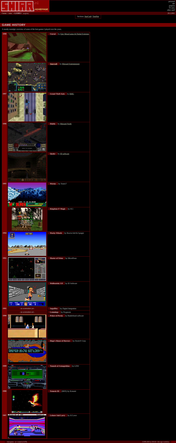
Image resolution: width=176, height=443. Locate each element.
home (4, 13)
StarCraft (88, 16)
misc (10, 13)
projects (172, 6)
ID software (64, 154)
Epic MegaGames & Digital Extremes (74, 34)
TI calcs (172, 8)
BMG (72, 94)
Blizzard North (65, 124)
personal (171, 1)
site (173, 4)
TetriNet (96, 16)
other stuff (171, 10)
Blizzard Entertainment (70, 64)
